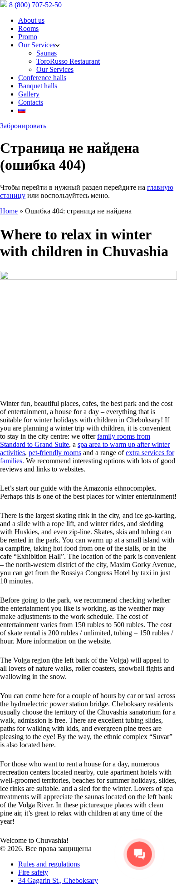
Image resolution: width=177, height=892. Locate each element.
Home (9, 211)
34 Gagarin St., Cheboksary (58, 880)
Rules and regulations (49, 864)
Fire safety (33, 872)
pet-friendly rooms (55, 452)
